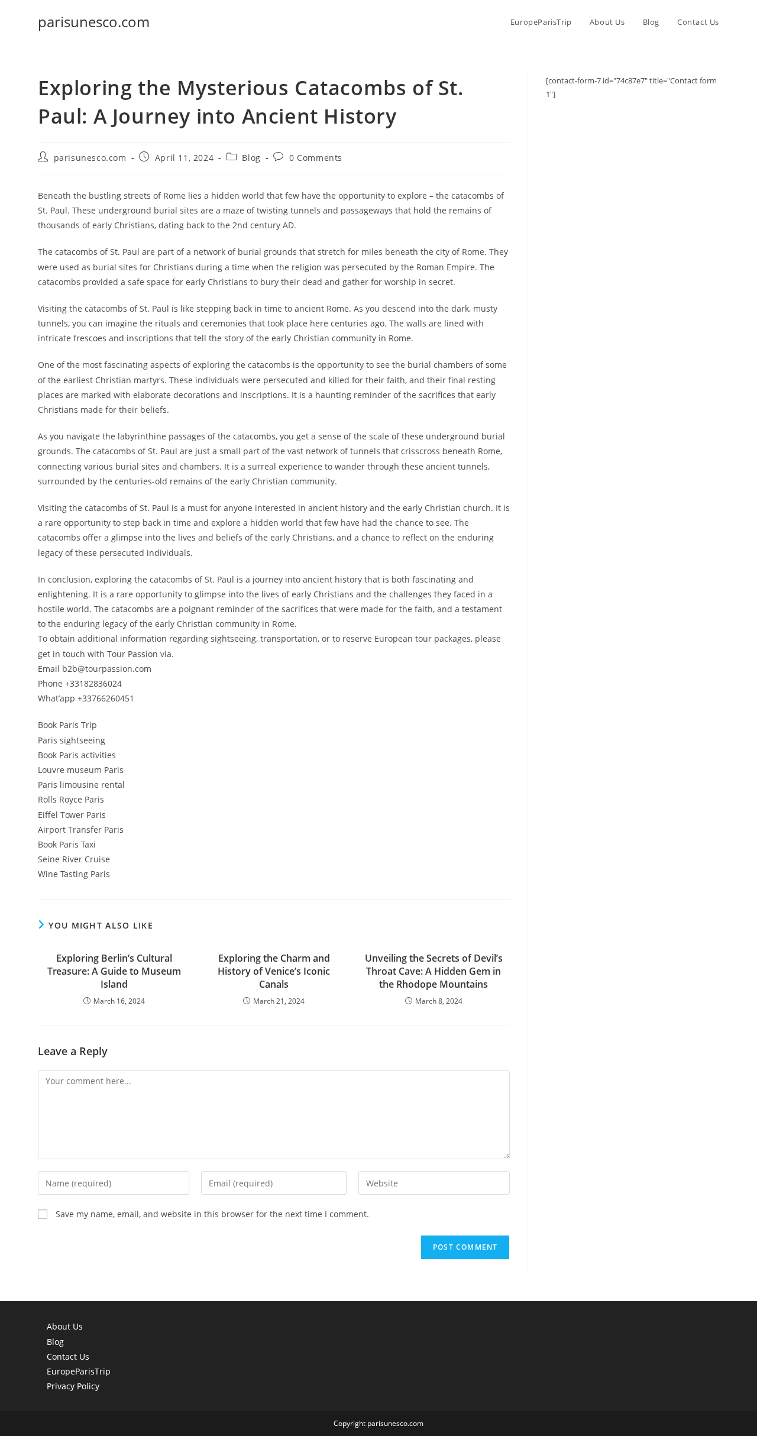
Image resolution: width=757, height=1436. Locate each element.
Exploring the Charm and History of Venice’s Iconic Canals (274, 971)
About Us (65, 1326)
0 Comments (315, 157)
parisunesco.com (94, 21)
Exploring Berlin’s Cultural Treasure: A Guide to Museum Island (114, 971)
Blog (251, 157)
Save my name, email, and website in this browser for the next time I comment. (212, 1214)
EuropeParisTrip (79, 1371)
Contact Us (68, 1356)
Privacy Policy (73, 1386)
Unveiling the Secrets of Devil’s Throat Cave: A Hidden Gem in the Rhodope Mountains (434, 971)
